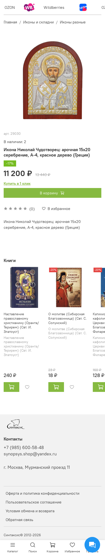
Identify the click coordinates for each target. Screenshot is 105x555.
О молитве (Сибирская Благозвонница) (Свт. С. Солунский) (67, 318)
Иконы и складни (38, 22)
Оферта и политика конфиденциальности (42, 493)
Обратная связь (19, 519)
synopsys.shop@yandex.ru (30, 454)
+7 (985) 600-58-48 (24, 447)
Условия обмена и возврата (30, 510)
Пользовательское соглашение (34, 502)
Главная (10, 22)
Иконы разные (73, 22)
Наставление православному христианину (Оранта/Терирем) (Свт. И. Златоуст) (21, 323)
